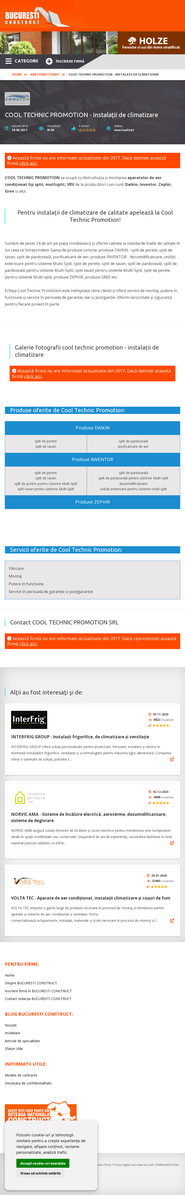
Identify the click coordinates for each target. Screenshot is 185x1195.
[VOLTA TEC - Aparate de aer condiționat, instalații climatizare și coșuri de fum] (29, 881)
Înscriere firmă (70, 61)
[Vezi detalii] (172, 759)
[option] (92, 42)
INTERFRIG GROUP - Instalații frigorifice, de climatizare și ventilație (80, 737)
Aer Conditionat (45, 74)
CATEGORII (26, 60)
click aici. (29, 163)
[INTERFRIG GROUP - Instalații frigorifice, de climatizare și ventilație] (29, 720)
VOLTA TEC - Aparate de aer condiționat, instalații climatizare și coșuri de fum (90, 898)
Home (17, 74)
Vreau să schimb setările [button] (40, 1173)
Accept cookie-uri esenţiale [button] (43, 1163)
